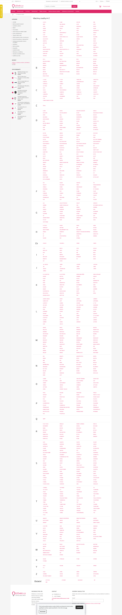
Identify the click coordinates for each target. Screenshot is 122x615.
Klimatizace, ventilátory (18, 52)
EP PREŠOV (95, 164)
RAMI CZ (95, 424)
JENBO (77, 266)
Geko (44, 207)
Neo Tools (79, 362)
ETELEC (78, 173)
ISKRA (94, 259)
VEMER (77, 528)
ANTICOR (45, 43)
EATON (44, 133)
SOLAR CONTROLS (80, 467)
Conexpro (45, 94)
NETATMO (62, 364)
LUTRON (95, 322)
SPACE (94, 471)
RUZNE (61, 438)
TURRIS (61, 512)
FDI (94, 183)
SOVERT (78, 471)
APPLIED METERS (80, 45)
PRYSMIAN (95, 411)
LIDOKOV (95, 313)
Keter (77, 282)
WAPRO (44, 546)
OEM (61, 380)
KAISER (44, 276)
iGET (77, 250)
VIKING (61, 534)
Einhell (61, 137)
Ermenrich (45, 171)
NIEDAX (77, 369)
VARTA (44, 528)
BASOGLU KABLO (46, 61)
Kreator (62, 293)
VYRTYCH (78, 541)
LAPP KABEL (78, 301)
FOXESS (95, 195)
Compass (62, 92)
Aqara (94, 45)
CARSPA (78, 83)
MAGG (61, 327)
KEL (60, 280)
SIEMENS (95, 457)
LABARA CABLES (46, 299)
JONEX (94, 268)
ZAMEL (61, 571)
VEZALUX (61, 532)
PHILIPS (44, 397)
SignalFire (78, 459)
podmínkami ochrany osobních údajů (92, 603)
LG (60, 313)
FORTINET (95, 193)
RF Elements (79, 432)
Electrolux (45, 141)
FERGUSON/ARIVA (97, 185)
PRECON (95, 405)
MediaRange (79, 338)
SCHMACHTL (95, 454)
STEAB (77, 477)
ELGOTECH (62, 148)
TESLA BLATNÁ (79, 498)
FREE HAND (62, 197)
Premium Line (46, 407)
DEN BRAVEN (79, 117)
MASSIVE (78, 331)
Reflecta (45, 430)
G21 (44, 203)
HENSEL (44, 232)
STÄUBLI (61, 477)
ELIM (77, 148)
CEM (60, 86)
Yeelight (78, 565)
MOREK (44, 350)
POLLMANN (95, 403)
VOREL (94, 538)
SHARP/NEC (95, 452)
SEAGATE (78, 448)
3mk (46, 582)
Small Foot (79, 465)
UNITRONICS (95, 520)
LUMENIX (95, 320)
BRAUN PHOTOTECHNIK (65, 71)
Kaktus (61, 276)
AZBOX (61, 55)
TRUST (94, 510)
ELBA (94, 137)
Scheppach (78, 454)
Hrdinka (95, 236)
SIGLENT (45, 459)
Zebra (77, 571)
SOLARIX (45, 469)
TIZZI (61, 502)
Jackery (78, 264)
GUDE (61, 220)
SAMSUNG (45, 444)
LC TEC (94, 303)
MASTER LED (96, 331)
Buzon (94, 74)
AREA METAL (95, 47)
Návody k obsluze (35, 601)
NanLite (61, 356)
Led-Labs (62, 305)
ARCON (44, 47)
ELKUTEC (78, 150)
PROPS (77, 409)
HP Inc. (77, 236)
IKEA (44, 252)
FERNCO (44, 187)
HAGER (61, 225)
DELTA (61, 117)
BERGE (94, 63)
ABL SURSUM (62, 24)
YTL (44, 567)
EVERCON (78, 175)
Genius (78, 207)
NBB (44, 360)
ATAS (77, 51)
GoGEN (61, 211)
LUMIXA (61, 322)
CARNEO (61, 83)
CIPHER (77, 88)
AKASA (61, 34)
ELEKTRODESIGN (63, 143)
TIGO (77, 500)
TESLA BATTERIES (63, 498)
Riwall (94, 434)
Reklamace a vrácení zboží (52, 1)
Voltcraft (78, 538)
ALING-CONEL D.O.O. (64, 37)
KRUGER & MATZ (46, 295)
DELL (61, 115)
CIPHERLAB (95, 88)
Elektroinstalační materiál (18, 24)
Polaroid (78, 403)
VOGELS (44, 538)
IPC (77, 259)
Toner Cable (63, 504)
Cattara (45, 86)
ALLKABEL (95, 37)
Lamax (61, 299)
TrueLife (78, 510)
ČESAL (44, 105)
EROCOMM (62, 171)
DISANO (61, 123)
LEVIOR (61, 311)
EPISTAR (78, 166)
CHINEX (77, 243)
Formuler (78, 193)
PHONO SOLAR (96, 397)
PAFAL (44, 392)
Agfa (77, 30)
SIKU (44, 461)
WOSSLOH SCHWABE (47, 555)
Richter (61, 434)
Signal (61, 459)
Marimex (45, 331)
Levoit (77, 311)
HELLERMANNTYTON (64, 229)
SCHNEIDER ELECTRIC (64, 457)
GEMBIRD (61, 207)
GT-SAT (44, 220)
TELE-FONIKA (96, 494)
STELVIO (78, 480)
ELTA (77, 154)
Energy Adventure (64, 162)
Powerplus (62, 405)
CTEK (94, 96)
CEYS (44, 88)
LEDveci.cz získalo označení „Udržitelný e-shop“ (20, 63)
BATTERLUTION (63, 61)
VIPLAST (78, 534)
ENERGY (44, 162)
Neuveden (45, 366)
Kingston (62, 285)
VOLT (61, 538)
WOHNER (78, 552)
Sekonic (45, 450)
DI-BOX (61, 121)
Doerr (44, 125)
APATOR (95, 43)
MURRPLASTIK (79, 352)
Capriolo (45, 83)
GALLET (78, 203)
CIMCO (61, 88)
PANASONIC (78, 392)
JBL (43, 266)
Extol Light (96, 177)
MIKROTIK (45, 346)
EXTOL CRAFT (79, 177)
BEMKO (44, 63)
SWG (77, 484)
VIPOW (94, 534)
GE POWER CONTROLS (98, 205)
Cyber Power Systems (48, 100)
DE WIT (77, 113)
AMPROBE (62, 41)
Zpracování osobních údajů (37, 599)
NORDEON (62, 373)
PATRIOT (45, 395)
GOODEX (78, 211)
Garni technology (64, 205)
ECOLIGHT (45, 135)
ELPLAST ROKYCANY (97, 152)
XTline (77, 559)
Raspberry (45, 426)
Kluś (77, 287)
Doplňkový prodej (16, 55)
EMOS (77, 158)
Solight (78, 469)
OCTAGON (45, 380)
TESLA (44, 498)
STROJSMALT (79, 482)
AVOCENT (95, 53)
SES (77, 450)
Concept (95, 92)
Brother (45, 74)
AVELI (77, 53)
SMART (94, 465)
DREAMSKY (78, 127)
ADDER (44, 28)
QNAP (44, 419)
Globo (44, 211)
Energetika (15, 48)
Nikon (94, 369)
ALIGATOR (45, 37)
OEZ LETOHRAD (79, 380)
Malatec (45, 329)
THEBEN (44, 500)
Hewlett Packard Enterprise (83, 232)
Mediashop (95, 338)
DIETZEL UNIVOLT (46, 123)
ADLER (94, 28)
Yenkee (94, 565)
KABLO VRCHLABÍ (96, 274)
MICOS (44, 344)
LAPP (61, 301)
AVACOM (61, 53)
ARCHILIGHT (78, 49)
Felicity (45, 185)
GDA (77, 205)
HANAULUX (45, 227)
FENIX (77, 185)
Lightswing (45, 315)
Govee (77, 213)
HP (43, 236)
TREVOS (61, 508)
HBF (77, 227)
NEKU (44, 362)
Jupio (61, 271)
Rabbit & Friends (80, 424)
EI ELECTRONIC (46, 137)
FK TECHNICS (96, 189)
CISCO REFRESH (63, 90)
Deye (44, 121)
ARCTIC (61, 47)
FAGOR (61, 183)
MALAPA (95, 327)
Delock (95, 115)
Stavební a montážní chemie (19, 54)
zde (66, 608)
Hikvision (95, 232)
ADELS (77, 28)
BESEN (77, 65)
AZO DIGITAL (79, 55)
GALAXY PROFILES (63, 203)
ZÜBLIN (61, 576)
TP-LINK (61, 506)
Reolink (78, 430)
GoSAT (61, 213)
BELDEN (78, 61)
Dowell (95, 125)
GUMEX (77, 220)
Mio (94, 346)
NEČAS (77, 360)
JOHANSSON (62, 268)
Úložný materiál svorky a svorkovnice (21, 37)
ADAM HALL (78, 26)
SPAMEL (61, 473)
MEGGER (61, 340)
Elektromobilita (16, 46)
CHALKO (44, 243)
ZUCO (77, 576)
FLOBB (77, 191)
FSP (77, 197)
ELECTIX (78, 139)
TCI (60, 489)
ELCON (44, 139)
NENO (61, 362)
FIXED (77, 189)
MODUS (61, 348)
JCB (60, 266)
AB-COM (78, 22)
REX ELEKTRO (62, 432)
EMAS (44, 158)
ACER (94, 24)
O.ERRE (44, 378)
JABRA (61, 264)
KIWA (94, 285)
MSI (77, 350)
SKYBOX (95, 463)
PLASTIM (61, 401)
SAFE (44, 442)
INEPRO (61, 254)
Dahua (61, 111)
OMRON (61, 385)
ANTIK (61, 43)
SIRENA (77, 461)
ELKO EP (95, 148)
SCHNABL (45, 457)
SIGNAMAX (95, 459)
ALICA (94, 34)
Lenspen (78, 309)
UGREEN (95, 518)
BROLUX (95, 71)
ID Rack (95, 248)
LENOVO (61, 309)
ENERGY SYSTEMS (80, 162)
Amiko (94, 39)
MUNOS (61, 352)
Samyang (62, 444)
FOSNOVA (78, 195)
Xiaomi (44, 559)
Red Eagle (78, 428)
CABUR (61, 81)
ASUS (61, 51)
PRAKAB (78, 405)
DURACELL (95, 127)
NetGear (78, 364)
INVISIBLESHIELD (63, 259)
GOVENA (95, 213)
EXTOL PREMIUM (46, 179)
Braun (44, 71)
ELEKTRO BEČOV (96, 141)
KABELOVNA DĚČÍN (80, 274)
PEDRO (77, 395)
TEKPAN (61, 494)
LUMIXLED (78, 322)
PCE (60, 395)
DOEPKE (95, 123)
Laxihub (78, 303)
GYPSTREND (45, 222)
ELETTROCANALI (79, 145)
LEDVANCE (78, 307)
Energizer (95, 160)
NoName (95, 371)
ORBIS (77, 387)
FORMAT (61, 193)
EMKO (61, 158)
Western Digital (46, 550)
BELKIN (94, 61)
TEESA (44, 492)
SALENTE (61, 442)
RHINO (94, 432)
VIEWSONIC (45, 534)
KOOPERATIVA (46, 291)
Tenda (77, 496)
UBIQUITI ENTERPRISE (64, 518)
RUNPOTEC (45, 438)
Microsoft (62, 344)
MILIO (61, 346)
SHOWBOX (62, 454)
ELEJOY (78, 141)
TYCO (44, 515)
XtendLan (62, 559)
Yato (44, 565)
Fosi (61, 195)
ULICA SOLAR (45, 520)
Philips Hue (62, 397)
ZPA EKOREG (96, 574)
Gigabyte (78, 209)
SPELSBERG (78, 473)
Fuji (60, 199)
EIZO (77, 137)
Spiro (44, 475)
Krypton (62, 295)
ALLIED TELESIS (79, 37)
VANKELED (95, 526)
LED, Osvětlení (79, 305)
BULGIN (77, 74)
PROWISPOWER (79, 411)
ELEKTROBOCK (46, 143)
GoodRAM (95, 211)
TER (94, 496)
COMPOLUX (78, 92)
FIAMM (61, 187)
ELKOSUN (62, 150)
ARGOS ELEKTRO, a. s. (64, 49)
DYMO (61, 129)
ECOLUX (61, 135)
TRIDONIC (78, 508)
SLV (60, 465)
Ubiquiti (45, 518)
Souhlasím (79, 607)
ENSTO (61, 164)
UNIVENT (45, 522)
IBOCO (61, 248)
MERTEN (61, 342)
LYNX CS (61, 324)
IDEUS (61, 250)
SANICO (95, 444)
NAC (44, 356)
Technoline (79, 492)
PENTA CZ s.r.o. (96, 395)
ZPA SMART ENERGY (47, 576)
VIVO (61, 536)
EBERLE (61, 133)
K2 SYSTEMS (62, 274)
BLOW (44, 69)
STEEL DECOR (96, 477)
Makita (78, 327)
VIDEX (94, 532)
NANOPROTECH (79, 356)
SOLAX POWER (63, 469)
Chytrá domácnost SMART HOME (19, 31)
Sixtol (94, 461)
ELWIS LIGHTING (79, 156)
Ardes (77, 47)
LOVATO (95, 317)
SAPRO (61, 446)
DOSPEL (78, 125)
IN (43, 254)
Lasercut (45, 303)
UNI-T (77, 520)
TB (94, 487)
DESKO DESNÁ (46, 119)
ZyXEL (94, 576)
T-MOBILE (45, 487)
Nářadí (14, 28)
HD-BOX (95, 227)
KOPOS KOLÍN (63, 291)
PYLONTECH (62, 413)
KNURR (44, 289)
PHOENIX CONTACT (80, 397)
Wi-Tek (77, 550)
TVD (94, 512)
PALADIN (61, 392)
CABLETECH (95, 79)
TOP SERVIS (79, 504)
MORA (94, 348)
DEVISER (61, 119)
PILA (60, 399)
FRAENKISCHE (46, 197)
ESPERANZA (78, 171)
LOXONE (14, 22)
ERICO (77, 168)
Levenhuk (45, 311)
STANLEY (45, 477)
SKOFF (61, 463)
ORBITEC (95, 387)
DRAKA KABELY (63, 127)
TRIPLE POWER (96, 508)
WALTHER (95, 544)
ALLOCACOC (45, 39)
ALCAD (77, 34)
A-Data (44, 22)
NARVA (61, 358)
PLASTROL (78, 401)
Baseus (95, 59)
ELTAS (94, 154)
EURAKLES (45, 175)
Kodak (77, 289)
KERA (44, 282)
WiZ (60, 552)
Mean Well (62, 338)
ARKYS (94, 49)
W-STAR (44, 544)
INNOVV (78, 254)
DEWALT (95, 119)
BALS (77, 59)
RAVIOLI (78, 426)
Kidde (44, 285)
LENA (44, 309)
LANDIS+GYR (45, 301)
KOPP (77, 291)
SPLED (61, 475)
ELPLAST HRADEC (80, 152)
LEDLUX (44, 307)
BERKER (44, 65)
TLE (94, 502)
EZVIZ (61, 179)
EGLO (94, 135)
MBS (77, 336)
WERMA (94, 548)
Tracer (78, 506)
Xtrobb (45, 561)
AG (60, 30)
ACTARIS (61, 26)
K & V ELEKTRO (46, 274)
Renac (61, 430)
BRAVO (77, 71)
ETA (60, 173)
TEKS (77, 494)
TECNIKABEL (95, 489)
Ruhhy (77, 436)
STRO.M (61, 482)
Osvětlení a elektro (17, 26)
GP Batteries (79, 215)
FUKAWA (78, 199)
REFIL (94, 428)
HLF (60, 234)
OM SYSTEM (95, 383)
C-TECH (61, 79)
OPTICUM (95, 385)
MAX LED (78, 334)
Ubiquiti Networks (80, 518)
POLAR (61, 403)
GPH (94, 215)
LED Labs (45, 305)
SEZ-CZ (78, 452)
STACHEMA (78, 475)
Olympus (78, 383)
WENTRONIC (62, 548)
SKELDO (44, 463)
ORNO (44, 389)
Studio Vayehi (46, 484)
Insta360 (45, 256)
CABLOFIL (45, 81)
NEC (60, 360)
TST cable (45, 512)
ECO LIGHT (78, 133)
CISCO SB (78, 90)
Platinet (95, 401)
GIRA (94, 209)
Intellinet (62, 256)
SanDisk (78, 444)
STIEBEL (44, 482)
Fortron (45, 195)
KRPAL (94, 293)
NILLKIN (44, 371)
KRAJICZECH (45, 293)
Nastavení (42, 611)
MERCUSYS (95, 340)
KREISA (77, 293)
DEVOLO (78, 119)
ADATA (94, 26)
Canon (94, 81)
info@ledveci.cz (57, 594)
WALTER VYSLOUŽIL (80, 544)
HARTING (61, 227)
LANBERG (95, 299)
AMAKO (78, 39)
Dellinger (78, 115)
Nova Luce (95, 373)
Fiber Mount (79, 187)
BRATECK (95, 69)
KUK (77, 295)
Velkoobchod (34, 603)
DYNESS (78, 129)
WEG (77, 546)
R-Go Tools (45, 424)
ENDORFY (78, 160)
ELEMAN (44, 145)
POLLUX (44, 405)
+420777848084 (57, 596)
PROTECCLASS (46, 411)
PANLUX (94, 392)
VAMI (61, 526)
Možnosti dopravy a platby (67, 1)
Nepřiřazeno (46, 364)
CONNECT (62, 94)
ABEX (44, 24)
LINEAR (77, 315)
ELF (94, 145)
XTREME (95, 559)
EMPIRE (61, 160)
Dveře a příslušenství (17, 33)
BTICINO (61, 74)
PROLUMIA (62, 409)
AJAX (44, 34)
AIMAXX (94, 32)
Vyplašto (62, 541)
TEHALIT (61, 492)
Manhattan (96, 329)
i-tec (44, 248)
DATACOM (45, 113)
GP (43, 215)
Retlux (95, 430)
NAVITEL (95, 358)
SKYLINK (44, 465)
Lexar (94, 311)
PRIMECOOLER (46, 409)
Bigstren (95, 65)
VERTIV (44, 532)
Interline (78, 256)
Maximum (45, 336)
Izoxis (61, 261)
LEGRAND (95, 307)
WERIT (77, 548)
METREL (78, 342)
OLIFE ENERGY (63, 383)
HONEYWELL (78, 234)
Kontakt (33, 604)
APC (44, 45)
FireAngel (45, 189)
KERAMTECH (62, 282)
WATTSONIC (62, 546)
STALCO (95, 475)
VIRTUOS (45, 536)
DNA (77, 123)
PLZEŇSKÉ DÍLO (46, 403)
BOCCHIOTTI (62, 69)
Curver (78, 98)
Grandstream (46, 217)
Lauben (61, 303)
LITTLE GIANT (96, 315)
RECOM (61, 428)
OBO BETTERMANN (80, 378)
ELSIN (61, 154)
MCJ (94, 336)
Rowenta (62, 436)
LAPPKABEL (95, 301)
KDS (94, 278)
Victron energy (80, 532)
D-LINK (44, 111)
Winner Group (46, 552)
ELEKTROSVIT (96, 143)
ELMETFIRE (45, 152)
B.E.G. (44, 59)
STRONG (95, 482)
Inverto (45, 259)
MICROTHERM (79, 344)
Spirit (94, 473)
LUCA (77, 320)
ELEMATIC (62, 145)
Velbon (61, 528)
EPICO (61, 166)
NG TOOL (45, 369)
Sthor (94, 480)
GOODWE (45, 213)
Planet (44, 401)
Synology (95, 484)
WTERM (61, 555)
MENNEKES (78, 340)
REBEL (44, 428)
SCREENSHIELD (63, 448)
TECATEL (78, 489)
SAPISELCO (45, 446)
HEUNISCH (62, 232)
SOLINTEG (95, 469)
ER (60, 168)
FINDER (94, 187)
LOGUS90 (62, 317)
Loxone (44, 320)
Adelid (61, 28)
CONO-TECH (95, 94)
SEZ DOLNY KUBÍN (46, 452)
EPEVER (44, 166)
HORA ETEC (95, 234)
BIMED (44, 67)
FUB (44, 199)
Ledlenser (95, 305)
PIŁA (77, 399)
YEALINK (61, 565)
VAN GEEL (78, 526)
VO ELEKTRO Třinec (97, 536)
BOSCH (77, 69)
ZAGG (44, 571)
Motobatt (62, 350)
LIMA (61, 315)
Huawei (44, 238)
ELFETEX (45, 148)
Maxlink (61, 336)
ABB (94, 22)
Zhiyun (61, 574)
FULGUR (95, 199)
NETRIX (94, 364)
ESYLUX (44, 173)
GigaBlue (62, 209)
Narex (44, 358)
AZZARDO (95, 55)
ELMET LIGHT (96, 150)
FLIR (60, 191)
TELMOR (61, 496)
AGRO (44, 32)
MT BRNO (95, 350)
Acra (44, 26)
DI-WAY (77, 121)
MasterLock (63, 334)
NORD (44, 373)
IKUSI (61, 252)
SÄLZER (95, 442)
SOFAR (61, 467)
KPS (94, 291)
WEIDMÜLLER (96, 546)
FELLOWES (62, 185)
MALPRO (61, 329)
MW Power (95, 352)
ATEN (94, 51)
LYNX (44, 324)
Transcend (95, 506)
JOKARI (78, 268)
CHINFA (94, 243)
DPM (44, 127)
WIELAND (95, 550)
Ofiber (44, 383)
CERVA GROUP (96, 86)
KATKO (77, 278)
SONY (61, 471)
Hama (94, 225)
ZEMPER (95, 571)
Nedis (94, 360)
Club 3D (95, 90)
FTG (94, 197)
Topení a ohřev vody (17, 35)
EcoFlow (95, 133)
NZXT (61, 375)
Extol (61, 177)
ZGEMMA (45, 574)
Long (77, 317)
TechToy (95, 492)
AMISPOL (45, 41)
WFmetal (62, 550)
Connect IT (79, 94)
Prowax (61, 411)
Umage (61, 520)
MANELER (78, 329)
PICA (44, 399)
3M (94, 580)
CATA (94, 83)
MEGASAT (45, 340)
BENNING (61, 63)
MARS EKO (62, 331)
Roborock (45, 436)
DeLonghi (45, 117)
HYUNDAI (78, 238)
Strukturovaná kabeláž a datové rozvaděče (19, 42)
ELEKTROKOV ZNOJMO (81, 143)
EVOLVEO (95, 175)
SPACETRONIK (46, 473)
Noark (77, 371)
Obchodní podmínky (36, 597)
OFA (94, 380)
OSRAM (78, 389)
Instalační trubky (16, 50)
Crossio (45, 96)
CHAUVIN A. (62, 243)
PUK (44, 413)
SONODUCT (45, 471)
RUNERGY (95, 436)
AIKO (77, 32)
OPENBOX (78, 385)
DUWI (44, 129)
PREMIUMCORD (79, 407)
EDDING (78, 135)
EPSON (94, 166)
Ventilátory (15, 44)
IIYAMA (94, 250)
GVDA (94, 220)
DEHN (44, 115)
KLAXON (61, 287)
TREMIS (44, 508)
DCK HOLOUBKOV (63, 113)
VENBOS (95, 528)
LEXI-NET (45, 313)
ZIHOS (77, 574)
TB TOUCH (45, 489)
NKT (60, 371)
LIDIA (77, 313)
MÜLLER (44, 352)
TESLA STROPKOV (97, 498)
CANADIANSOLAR (80, 81)
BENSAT (78, 63)
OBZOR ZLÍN (95, 378)
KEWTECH (95, 282)
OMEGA (44, 385)
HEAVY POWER (46, 229)
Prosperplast (96, 409)
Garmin (44, 205)
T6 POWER (62, 487)
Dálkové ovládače (80, 111)
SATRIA (94, 446)
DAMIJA (94, 111)
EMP (94, 158)
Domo (61, 125)
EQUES (44, 168)
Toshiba (95, 504)
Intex (94, 256)
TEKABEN (45, 494)
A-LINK (61, 22)
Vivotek (78, 536)
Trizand (61, 510)
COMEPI (44, 92)
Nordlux (78, 373)
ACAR (77, 24)
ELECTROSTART (63, 141)
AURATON (45, 53)
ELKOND (44, 150)
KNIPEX (94, 287)
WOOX (94, 552)
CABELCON (78, 79)
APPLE (61, 45)
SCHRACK (78, 457)
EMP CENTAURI (46, 160)
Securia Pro (96, 448)
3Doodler (80, 580)
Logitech (45, 317)
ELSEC (44, 154)
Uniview (78, 522)
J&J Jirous (45, 264)
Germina (95, 207)
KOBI (61, 289)
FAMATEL (78, 183)
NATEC (77, 358)
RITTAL (77, 434)
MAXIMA (95, 334)
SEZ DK (94, 450)
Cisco (44, 90)
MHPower (95, 342)
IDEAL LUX (45, 250)
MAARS (44, 327)
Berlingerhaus (63, 65)
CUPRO (61, 98)
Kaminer (78, 276)
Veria (94, 530)
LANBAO (78, 299)
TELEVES (45, 496)
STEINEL (61, 480)
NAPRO (94, 356)
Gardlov (95, 203)
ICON (77, 248)
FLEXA (44, 191)
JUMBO (44, 271)
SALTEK (78, 442)
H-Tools (45, 225)
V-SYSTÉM (45, 526)
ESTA (94, 171)
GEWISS (44, 209)
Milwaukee (78, 346)
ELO (60, 152)
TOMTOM (45, 504)
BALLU (61, 59)
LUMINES (45, 322)
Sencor (61, 450)
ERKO (94, 168)
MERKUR (44, 342)
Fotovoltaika (15, 29)
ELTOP (44, 156)
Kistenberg (79, 285)
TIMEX (44, 502)
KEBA (44, 280)
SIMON (61, 461)
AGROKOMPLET (63, 32)
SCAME (44, 448)
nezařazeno (62, 366)
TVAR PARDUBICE (80, 512)
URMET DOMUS (96, 522)
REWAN (44, 432)
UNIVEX (61, 522)
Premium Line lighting (65, 407)
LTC (60, 320)
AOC (77, 43)
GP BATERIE (62, 215)
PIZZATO (95, 399)
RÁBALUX (61, 424)
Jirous (44, 268)
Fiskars (61, 189)
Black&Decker (79, 67)
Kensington (96, 280)
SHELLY (44, 454)
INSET (94, 254)
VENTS (44, 530)
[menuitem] (13, 11)
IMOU (94, 252)
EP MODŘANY (79, 164)
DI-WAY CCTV (96, 121)
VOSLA (44, 541)
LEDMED (61, 307)
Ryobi (77, 438)
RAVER (61, 426)
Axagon (45, 55)
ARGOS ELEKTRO (46, 49)
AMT (77, 41)
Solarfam (95, 467)
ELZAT (94, 156)
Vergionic (78, 530)
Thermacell (62, 500)
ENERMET (95, 162)
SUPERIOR (62, 484)
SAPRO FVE (78, 446)
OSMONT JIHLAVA (63, 389)
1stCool (48, 580)
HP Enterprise (63, 236)
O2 (60, 378)
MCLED (44, 338)
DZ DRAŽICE (95, 129)
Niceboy (61, 369)
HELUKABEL (78, 229)
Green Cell (62, 217)
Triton (44, 510)
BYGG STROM (46, 76)
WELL (44, 548)
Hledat (74, 6)
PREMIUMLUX (96, 407)
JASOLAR (95, 264)
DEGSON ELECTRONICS (98, 113)
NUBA (44, 375)
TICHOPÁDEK (96, 500)
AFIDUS (44, 30)
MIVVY (44, 348)
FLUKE (94, 191)
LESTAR (95, 309)
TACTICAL (78, 487)
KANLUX (95, 276)
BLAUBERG (95, 67)
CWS (94, 98)
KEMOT (78, 280)
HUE (60, 238)
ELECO (61, 139)
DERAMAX (95, 117)
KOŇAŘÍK (95, 289)
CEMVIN (78, 86)
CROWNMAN (62, 96)
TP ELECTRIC (45, 506)
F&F (44, 183)
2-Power (64, 580)
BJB (60, 67)
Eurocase (62, 175)
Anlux (94, 41)
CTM (44, 98)
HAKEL (77, 225)
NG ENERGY (95, 366)
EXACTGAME (45, 177)
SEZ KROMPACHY (63, 452)
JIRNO (94, 266)
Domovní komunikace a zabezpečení (20, 39)
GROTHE (95, 217)
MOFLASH (78, 348)
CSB (77, 96)
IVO (43, 261)
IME (77, 252)
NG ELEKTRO (79, 366)
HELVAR (94, 229)
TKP (77, 502)
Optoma (45, 387)
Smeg (44, 467)
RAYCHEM (95, 426)
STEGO (44, 480)
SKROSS (78, 463)
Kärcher (62, 278)
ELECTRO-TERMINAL (97, 139)
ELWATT (61, 156)
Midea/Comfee (96, 344)
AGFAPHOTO (96, 30)
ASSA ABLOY (45, 51)
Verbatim (62, 530)
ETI (94, 173)
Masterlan (45, 334)
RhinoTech (45, 434)
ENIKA (44, 164)
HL (43, 234)
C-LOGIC (44, 79)
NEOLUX (95, 362)
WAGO (61, 544)
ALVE (61, 39)
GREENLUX (78, 217)
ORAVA (61, 387)
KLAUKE (44, 287)
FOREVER (45, 193)
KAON (44, 278)
